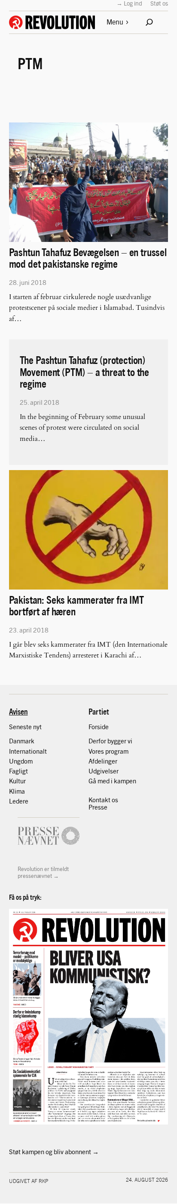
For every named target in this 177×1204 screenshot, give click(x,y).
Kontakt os (103, 800)
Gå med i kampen (112, 781)
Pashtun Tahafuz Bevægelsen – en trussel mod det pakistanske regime (88, 257)
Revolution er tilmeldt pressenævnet (43, 872)
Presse (97, 807)
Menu (115, 21)
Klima (17, 791)
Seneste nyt (25, 726)
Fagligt (18, 771)
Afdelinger (102, 761)
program (116, 751)
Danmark (21, 741)
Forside (98, 726)
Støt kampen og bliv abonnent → (54, 1151)
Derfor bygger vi (110, 741)
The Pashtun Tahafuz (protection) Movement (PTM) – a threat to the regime (84, 371)
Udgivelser (103, 771)
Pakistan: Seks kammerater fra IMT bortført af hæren (76, 605)
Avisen (18, 711)
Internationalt (28, 751)
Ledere (18, 801)
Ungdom (21, 761)
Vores (96, 751)
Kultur (17, 781)
